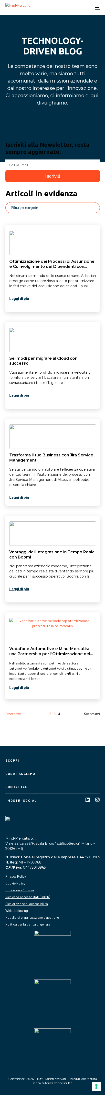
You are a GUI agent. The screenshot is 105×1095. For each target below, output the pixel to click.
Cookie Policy (15, 883)
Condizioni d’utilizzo (19, 890)
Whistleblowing (16, 910)
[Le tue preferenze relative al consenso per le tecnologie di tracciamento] (96, 1086)
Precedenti (13, 714)
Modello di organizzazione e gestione (32, 917)
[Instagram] (97, 799)
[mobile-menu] (95, 7)
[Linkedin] (87, 799)
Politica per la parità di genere (27, 924)
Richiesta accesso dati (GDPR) (27, 897)
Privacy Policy (15, 876)
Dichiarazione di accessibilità (26, 904)
